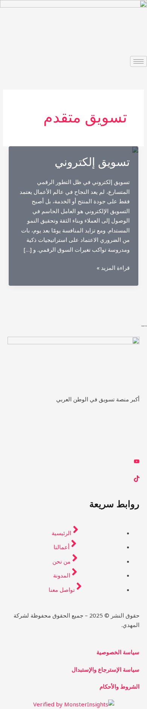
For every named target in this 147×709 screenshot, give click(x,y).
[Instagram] (73, 444)
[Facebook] (73, 427)
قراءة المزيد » (113, 268)
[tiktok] (73, 478)
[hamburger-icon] (138, 61)
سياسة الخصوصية (117, 652)
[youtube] (73, 461)
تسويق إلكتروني (92, 162)
